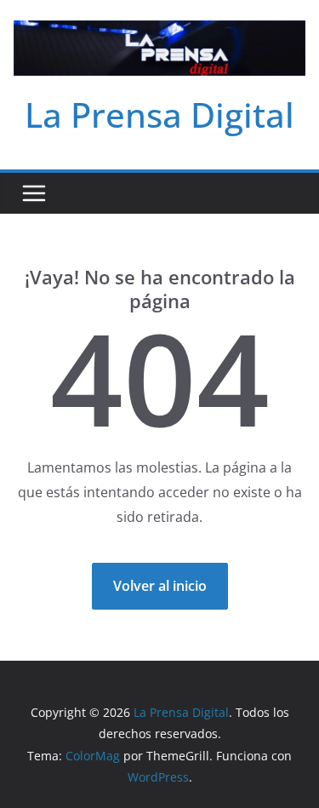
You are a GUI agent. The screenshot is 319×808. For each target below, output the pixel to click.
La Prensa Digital (159, 114)
